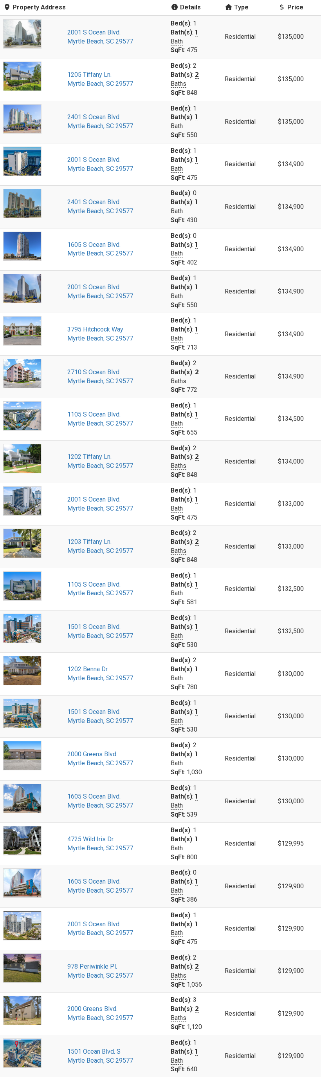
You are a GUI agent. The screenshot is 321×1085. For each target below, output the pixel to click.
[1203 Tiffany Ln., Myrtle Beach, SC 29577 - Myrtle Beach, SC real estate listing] (32, 543)
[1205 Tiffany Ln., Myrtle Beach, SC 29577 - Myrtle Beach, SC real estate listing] (32, 76)
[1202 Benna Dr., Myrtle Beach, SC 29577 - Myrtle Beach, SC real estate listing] (32, 670)
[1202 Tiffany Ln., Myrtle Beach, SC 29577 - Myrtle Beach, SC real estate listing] (32, 458)
